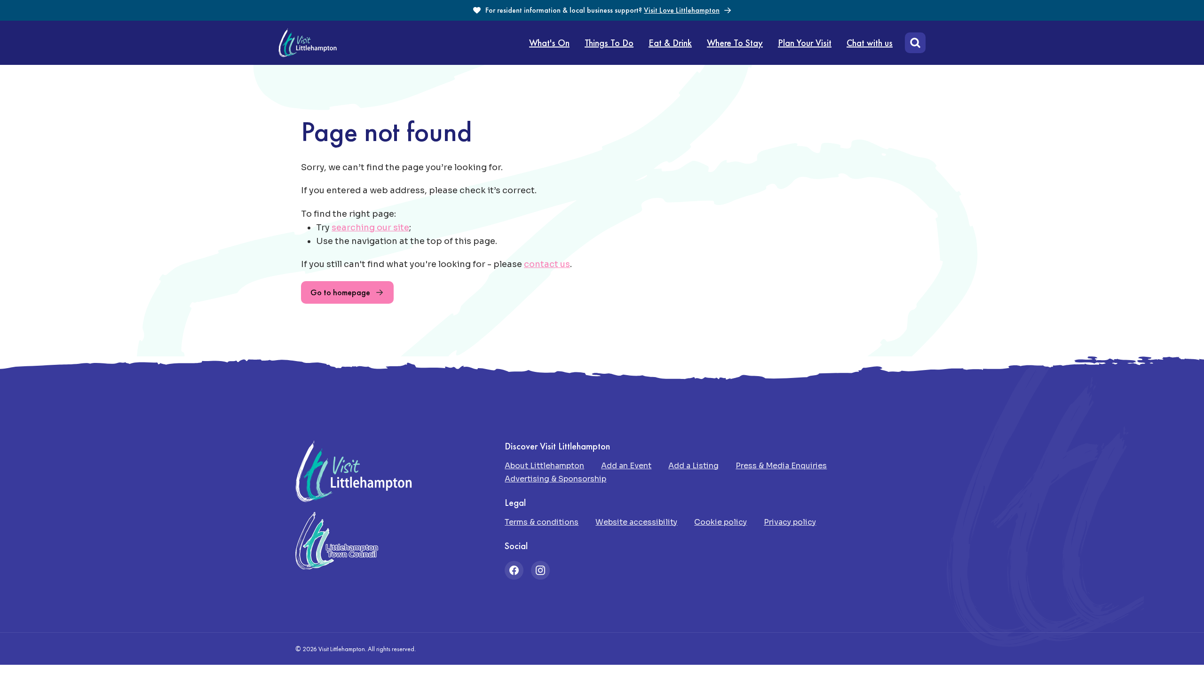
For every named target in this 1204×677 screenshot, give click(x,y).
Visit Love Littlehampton (682, 10)
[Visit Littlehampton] (307, 42)
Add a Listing (693, 466)
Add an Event (626, 466)
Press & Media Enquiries (781, 466)
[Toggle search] (913, 43)
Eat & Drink (670, 43)
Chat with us (870, 43)
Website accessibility (636, 522)
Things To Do (609, 43)
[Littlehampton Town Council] (336, 541)
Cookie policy (720, 522)
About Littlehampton (544, 466)
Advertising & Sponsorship (555, 479)
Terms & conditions (541, 522)
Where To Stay (735, 43)
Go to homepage (340, 292)
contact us (547, 264)
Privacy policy (790, 522)
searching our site (370, 227)
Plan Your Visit (805, 43)
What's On (549, 43)
